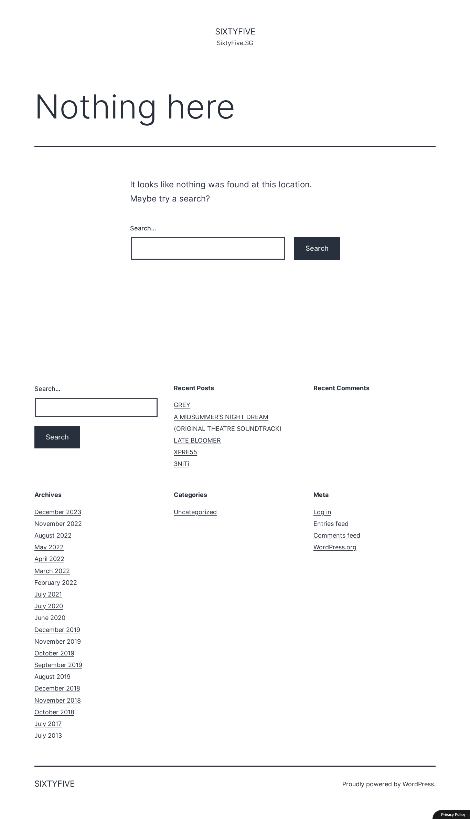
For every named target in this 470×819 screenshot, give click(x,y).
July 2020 (48, 606)
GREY (182, 404)
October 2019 (54, 653)
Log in (322, 512)
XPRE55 (185, 452)
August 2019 (52, 676)
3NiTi (181, 463)
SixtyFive (235, 32)
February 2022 (55, 582)
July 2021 (48, 594)
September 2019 (58, 664)
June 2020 (49, 617)
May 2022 (49, 547)
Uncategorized (195, 512)
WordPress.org (334, 547)
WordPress (418, 784)
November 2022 (58, 523)
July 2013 (48, 735)
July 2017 (48, 723)
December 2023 (57, 512)
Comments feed (336, 535)
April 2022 (49, 558)
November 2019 (57, 641)
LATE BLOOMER (197, 440)
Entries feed (331, 523)
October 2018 (54, 712)
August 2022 (53, 535)
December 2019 (57, 629)
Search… (143, 228)
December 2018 (57, 688)
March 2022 (52, 570)
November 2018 (57, 700)
